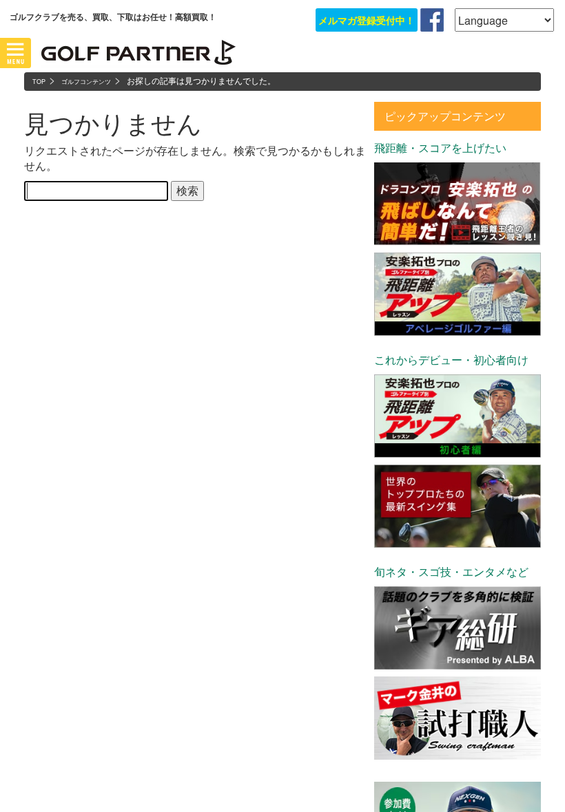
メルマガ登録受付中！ (366, 20)
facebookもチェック (432, 20)
